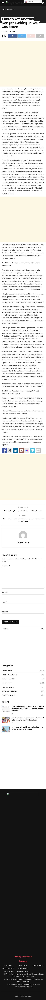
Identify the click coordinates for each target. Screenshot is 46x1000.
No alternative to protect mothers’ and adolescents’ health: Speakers (28, 719)
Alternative (7, 671)
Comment (6, 566)
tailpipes (12, 156)
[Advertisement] (23, 64)
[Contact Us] (38, 450)
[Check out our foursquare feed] (32, 450)
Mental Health (8, 687)
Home (3, 9)
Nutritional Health (10, 691)
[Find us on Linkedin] (15, 450)
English (30, 1)
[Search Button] (42, 628)
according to (14, 147)
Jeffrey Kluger (9, 31)
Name (4, 592)
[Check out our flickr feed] (26, 450)
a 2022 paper (25, 124)
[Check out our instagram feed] (21, 450)
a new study (34, 100)
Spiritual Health (9, 695)
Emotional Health (9, 675)
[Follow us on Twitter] (9, 450)
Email (4, 602)
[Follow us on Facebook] (4, 450)
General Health (8, 679)
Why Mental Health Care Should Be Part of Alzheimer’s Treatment (28, 728)
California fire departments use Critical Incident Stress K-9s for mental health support (28, 709)
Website (5, 611)
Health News (10, 9)
